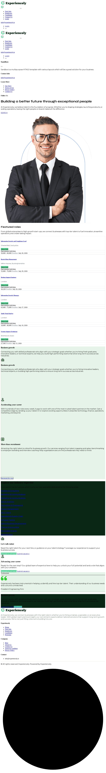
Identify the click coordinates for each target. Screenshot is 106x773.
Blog (6, 643)
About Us (8, 645)
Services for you (7, 478)
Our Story (8, 86)
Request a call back (8, 554)
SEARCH (4, 113)
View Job (4, 249)
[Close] (21, 8)
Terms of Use (9, 88)
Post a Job (18, 607)
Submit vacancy (23, 554)
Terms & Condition (11, 648)
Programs (8, 635)
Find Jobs (8, 11)
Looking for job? (7, 607)
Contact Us (8, 17)
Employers (8, 13)
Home (7, 627)
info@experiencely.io (8, 22)
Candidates (8, 15)
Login (7, 19)
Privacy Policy (9, 90)
